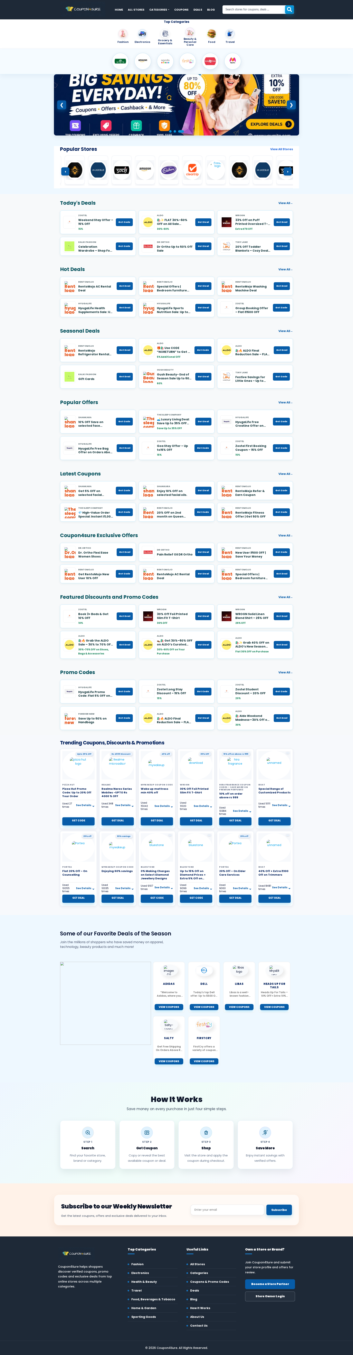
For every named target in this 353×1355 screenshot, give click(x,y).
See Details (83, 805)
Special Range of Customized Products (274, 790)
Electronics (140, 1273)
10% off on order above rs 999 (230, 795)
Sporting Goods (143, 1317)
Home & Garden (143, 1308)
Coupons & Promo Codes (209, 1282)
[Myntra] (232, 61)
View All (285, 203)
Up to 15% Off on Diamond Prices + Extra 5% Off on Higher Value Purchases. (193, 878)
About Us (197, 1317)
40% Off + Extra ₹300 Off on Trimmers (273, 873)
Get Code (124, 222)
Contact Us (199, 1326)
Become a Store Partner (270, 1284)
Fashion (137, 1264)
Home (119, 10)
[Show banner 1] (172, 131)
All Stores (136, 10)
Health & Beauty (144, 1282)
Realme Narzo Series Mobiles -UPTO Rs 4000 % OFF (117, 792)
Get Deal (203, 222)
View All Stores (281, 149)
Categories (158, 10)
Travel (136, 1290)
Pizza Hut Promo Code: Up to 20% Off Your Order (76, 792)
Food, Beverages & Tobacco (153, 1299)
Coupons (181, 10)
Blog (211, 10)
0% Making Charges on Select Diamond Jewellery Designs (155, 874)
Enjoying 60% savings (117, 871)
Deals (197, 10)
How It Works (200, 1308)
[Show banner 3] (182, 131)
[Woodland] (120, 61)
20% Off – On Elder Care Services (232, 873)
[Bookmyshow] (210, 61)
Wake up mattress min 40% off (154, 790)
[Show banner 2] (178, 131)
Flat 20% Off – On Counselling (74, 873)
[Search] (289, 9)
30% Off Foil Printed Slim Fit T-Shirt (194, 790)
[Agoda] (165, 61)
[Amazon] (142, 61)
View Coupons (169, 1007)
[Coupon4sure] (82, 9)
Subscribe (279, 1210)
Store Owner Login (270, 1296)
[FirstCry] (187, 61)
